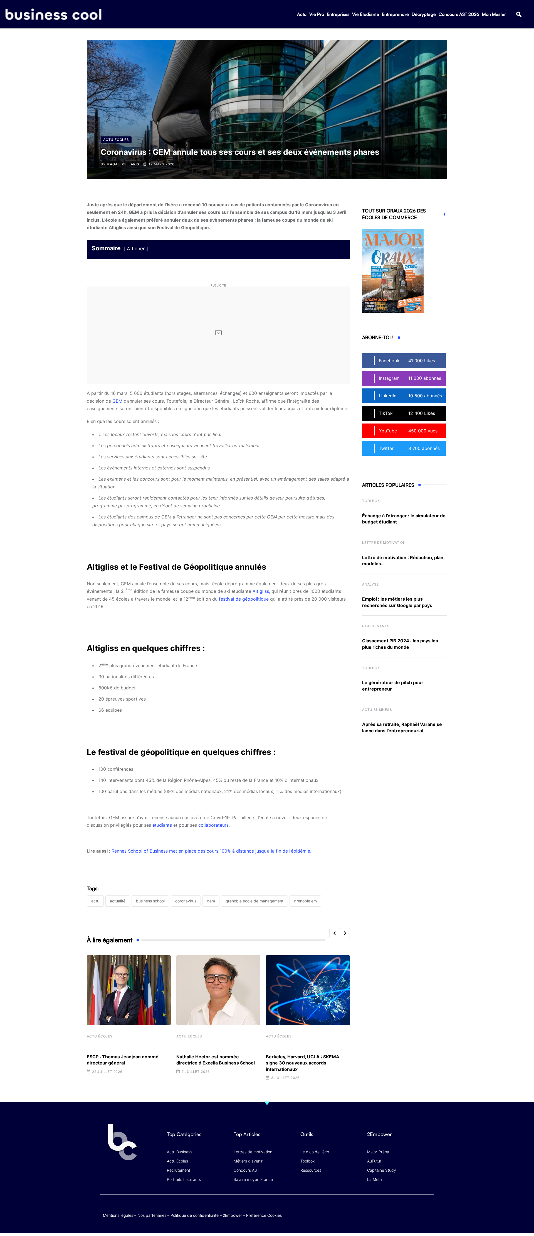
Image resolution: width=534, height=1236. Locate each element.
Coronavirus (185, 901)
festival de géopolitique (244, 599)
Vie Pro (316, 14)
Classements (376, 626)
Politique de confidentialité (194, 1215)
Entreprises (338, 14)
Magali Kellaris (123, 164)
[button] (518, 14)
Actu (301, 14)
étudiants (162, 825)
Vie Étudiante (365, 14)
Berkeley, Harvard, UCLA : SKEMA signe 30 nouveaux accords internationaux (302, 1063)
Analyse (370, 584)
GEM (117, 401)
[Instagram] (428, 1209)
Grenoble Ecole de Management (254, 901)
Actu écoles (100, 1036)
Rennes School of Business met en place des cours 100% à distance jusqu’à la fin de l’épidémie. (211, 851)
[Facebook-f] (396, 1209)
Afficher (136, 248)
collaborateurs (213, 825)
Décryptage (424, 14)
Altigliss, (262, 591)
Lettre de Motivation (384, 542)
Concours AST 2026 (459, 14)
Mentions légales (118, 1215)
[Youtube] (407, 1209)
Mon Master (494, 14)
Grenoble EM (305, 901)
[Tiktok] (418, 1209)
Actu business (377, 710)
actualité (117, 901)
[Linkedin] (428, 1213)
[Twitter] (385, 1209)
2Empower (232, 1215)
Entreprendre (395, 14)
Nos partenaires (151, 1215)
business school (150, 901)
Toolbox (371, 501)
